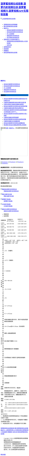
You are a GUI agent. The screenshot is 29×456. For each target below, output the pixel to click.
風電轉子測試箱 (8, 201)
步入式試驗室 (7, 88)
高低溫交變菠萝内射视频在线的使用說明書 (15, 106)
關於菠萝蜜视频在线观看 (10, 26)
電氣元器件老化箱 (9, 196)
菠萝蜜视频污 (7, 47)
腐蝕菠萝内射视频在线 (10, 89)
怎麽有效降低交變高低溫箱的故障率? (14, 104)
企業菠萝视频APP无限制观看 (14, 430)
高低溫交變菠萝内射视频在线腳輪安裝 (14, 123)
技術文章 (15, 432)
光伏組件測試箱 (8, 206)
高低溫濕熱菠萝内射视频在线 (12, 86)
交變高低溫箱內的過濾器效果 (12, 121)
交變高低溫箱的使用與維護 (11, 117)
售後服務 (6, 48)
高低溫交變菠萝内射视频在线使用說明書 (15, 119)
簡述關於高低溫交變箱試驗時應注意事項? (15, 125)
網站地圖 (3, 454)
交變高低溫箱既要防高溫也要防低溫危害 (15, 102)
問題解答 (6, 50)
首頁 (7, 128)
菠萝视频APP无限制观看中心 (12, 39)
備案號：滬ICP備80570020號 (13, 451)
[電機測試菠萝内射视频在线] (4, 162)
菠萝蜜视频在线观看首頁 (7, 428)
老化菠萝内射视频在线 (10, 91)
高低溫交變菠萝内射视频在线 (12, 84)
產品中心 (6, 28)
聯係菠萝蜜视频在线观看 (10, 52)
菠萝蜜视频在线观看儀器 (10, 24)
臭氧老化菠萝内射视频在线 (11, 211)
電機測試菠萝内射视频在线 (11, 191)
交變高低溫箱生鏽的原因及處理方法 (14, 108)
